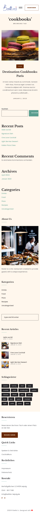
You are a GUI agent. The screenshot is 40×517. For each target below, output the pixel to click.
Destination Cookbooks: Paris (20, 74)
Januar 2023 (6, 179)
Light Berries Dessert (10, 141)
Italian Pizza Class (9, 145)
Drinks (4, 193)
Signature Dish (7, 133)
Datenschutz (7, 472)
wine (27, 403)
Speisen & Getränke (10, 450)
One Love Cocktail (9, 137)
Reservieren (31, 8)
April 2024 (6, 175)
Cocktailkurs (7, 454)
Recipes (5, 205)
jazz (11, 399)
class (29, 386)
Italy (4, 399)
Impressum (6, 468)
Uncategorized (7, 209)
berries (14, 386)
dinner (14, 395)
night (4, 403)
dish (22, 395)
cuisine (34, 390)
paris (12, 403)
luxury (19, 399)
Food (20, 66)
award (5, 386)
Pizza (4, 201)
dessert (5, 395)
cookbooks (24, 390)
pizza (20, 403)
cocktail (5, 390)
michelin (27, 399)
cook (14, 390)
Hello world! (6, 130)
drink (29, 395)
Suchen (5, 109)
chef (22, 386)
